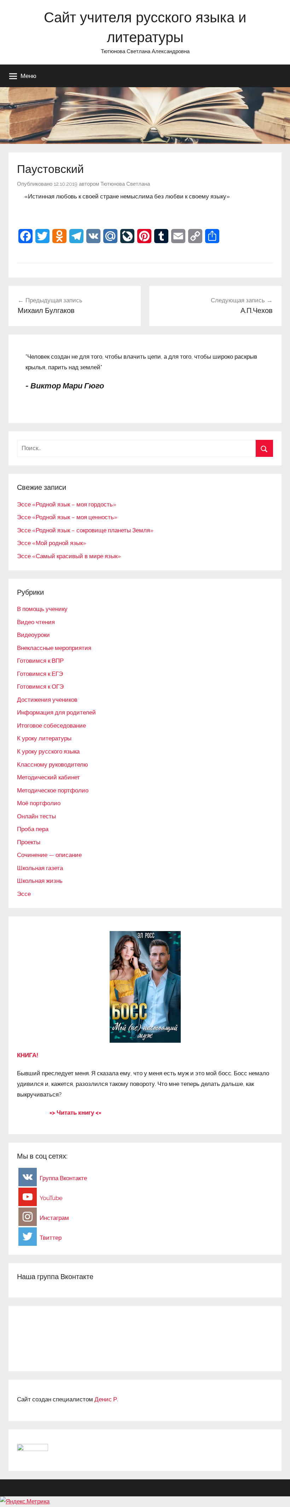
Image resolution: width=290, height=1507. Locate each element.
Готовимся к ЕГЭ (40, 673)
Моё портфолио (38, 803)
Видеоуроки (33, 634)
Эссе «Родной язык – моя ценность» (67, 517)
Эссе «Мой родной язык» (51, 543)
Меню (28, 75)
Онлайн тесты (36, 816)
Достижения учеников (47, 699)
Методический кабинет (48, 777)
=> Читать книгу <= (75, 1112)
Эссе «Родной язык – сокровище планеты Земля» (85, 530)
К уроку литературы (44, 738)
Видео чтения (36, 622)
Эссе (24, 893)
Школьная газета (40, 868)
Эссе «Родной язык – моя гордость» (66, 504)
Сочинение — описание (49, 854)
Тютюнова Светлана (125, 184)
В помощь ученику (42, 608)
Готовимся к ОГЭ (40, 686)
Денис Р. (106, 1399)
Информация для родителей (56, 712)
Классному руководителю (52, 764)
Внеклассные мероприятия (54, 647)
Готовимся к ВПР (40, 660)
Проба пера (32, 829)
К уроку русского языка (48, 751)
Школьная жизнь (40, 880)
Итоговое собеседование (51, 725)
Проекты (28, 842)
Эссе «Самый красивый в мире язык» (69, 556)
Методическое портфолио (52, 790)
